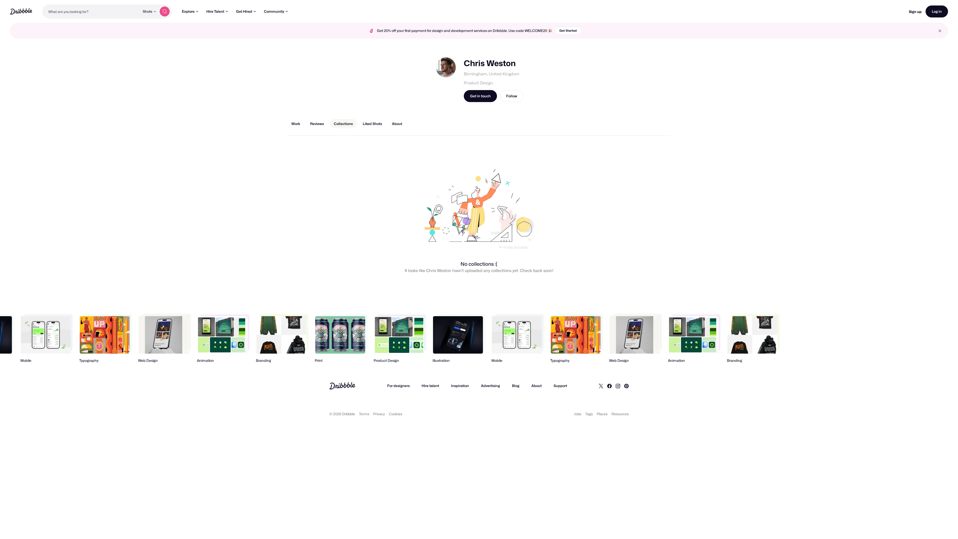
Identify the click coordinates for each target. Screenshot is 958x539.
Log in (937, 11)
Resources (620, 414)
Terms (364, 414)
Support (560, 386)
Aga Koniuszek (517, 247)
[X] (601, 386)
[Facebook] (609, 386)
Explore (188, 11)
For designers (398, 386)
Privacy (379, 414)
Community (274, 11)
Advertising (490, 386)
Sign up (915, 11)
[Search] (165, 11)
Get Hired (244, 11)
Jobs (577, 414)
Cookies (395, 414)
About (536, 386)
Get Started (568, 30)
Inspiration (460, 386)
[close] (940, 31)
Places (602, 414)
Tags (589, 414)
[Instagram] (618, 386)
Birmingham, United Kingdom (491, 74)
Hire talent (430, 386)
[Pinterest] (626, 386)
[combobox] (91, 11)
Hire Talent (215, 11)
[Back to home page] (21, 11)
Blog (515, 386)
